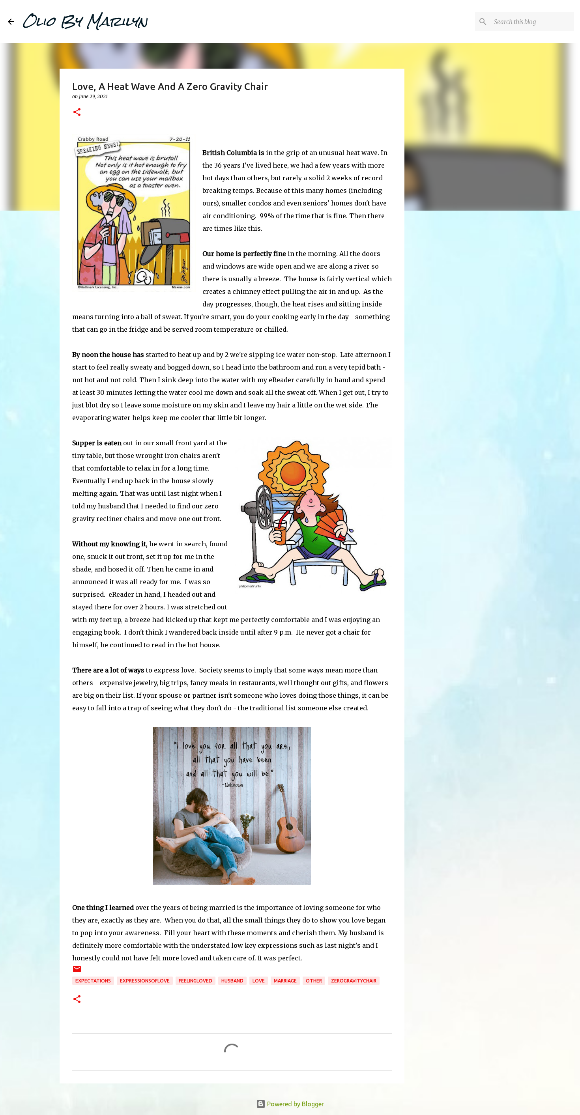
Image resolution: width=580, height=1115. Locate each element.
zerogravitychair (353, 980)
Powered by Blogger (295, 1104)
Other (314, 980)
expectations (93, 980)
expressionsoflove (145, 980)
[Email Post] (77, 972)
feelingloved (195, 980)
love (259, 980)
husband (232, 980)
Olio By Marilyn (85, 21)
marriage (285, 980)
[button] (77, 112)
